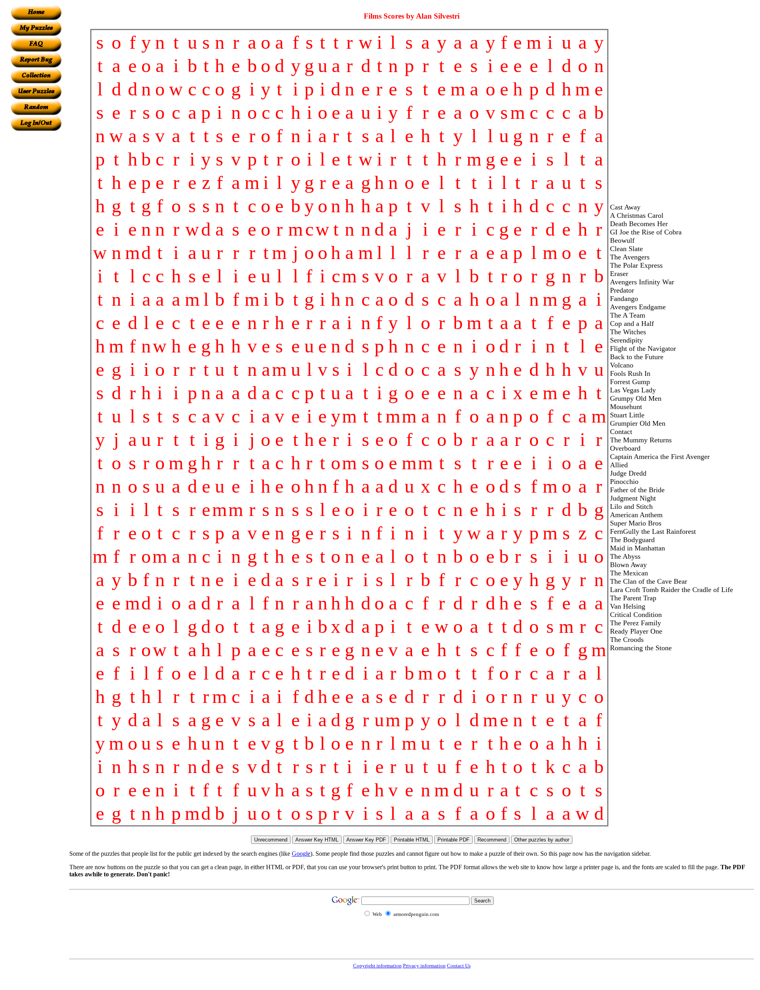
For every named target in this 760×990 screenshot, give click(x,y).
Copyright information (377, 966)
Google (301, 853)
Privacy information (424, 966)
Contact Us (459, 966)
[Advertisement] (36, 250)
